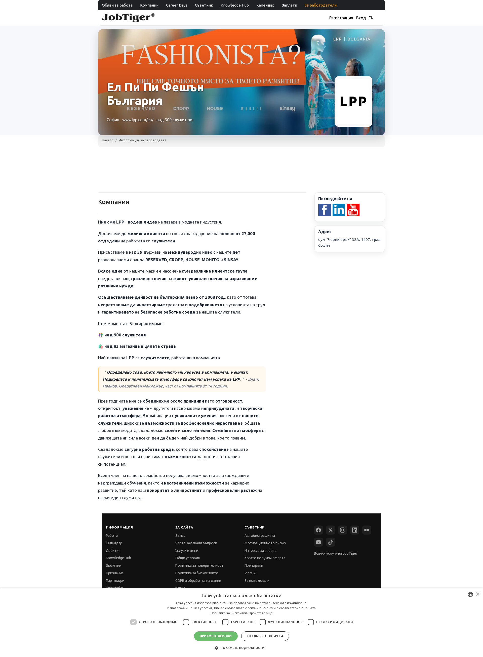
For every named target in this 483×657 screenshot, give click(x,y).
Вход (361, 18)
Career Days (176, 5)
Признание (115, 573)
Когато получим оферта (265, 558)
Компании (149, 5)
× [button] (477, 594)
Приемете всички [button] (216, 636)
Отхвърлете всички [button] (265, 636)
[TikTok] (330, 542)
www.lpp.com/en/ (137, 119)
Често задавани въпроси (196, 543)
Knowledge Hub (235, 5)
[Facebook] (318, 530)
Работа (112, 536)
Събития (113, 551)
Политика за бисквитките (196, 573)
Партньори (115, 581)
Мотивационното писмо (265, 543)
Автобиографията (260, 536)
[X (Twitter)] (330, 530)
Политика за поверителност (199, 565)
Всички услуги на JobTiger (335, 553)
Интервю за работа (260, 551)
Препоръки (254, 565)
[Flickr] (366, 530)
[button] (241, 648)
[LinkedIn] (354, 530)
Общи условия (187, 558)
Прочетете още (261, 613)
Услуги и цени (186, 551)
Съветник (204, 5)
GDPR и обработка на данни (198, 581)
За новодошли (257, 581)
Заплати (289, 5)
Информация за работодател (143, 140)
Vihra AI (250, 573)
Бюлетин (113, 565)
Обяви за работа (117, 5)
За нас (180, 536)
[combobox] (470, 594)
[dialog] (241, 622)
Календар (265, 5)
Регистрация (341, 18)
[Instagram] (342, 530)
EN (371, 18)
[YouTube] (318, 542)
